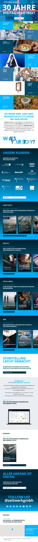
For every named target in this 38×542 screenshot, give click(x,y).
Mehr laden (6, 197)
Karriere (5, 538)
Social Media (5, 79)
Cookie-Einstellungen (7, 539)
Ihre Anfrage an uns (8, 372)
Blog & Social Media (5, 107)
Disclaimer (19, 538)
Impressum (14, 538)
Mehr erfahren (18, 18)
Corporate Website (30, 64)
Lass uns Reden (7, 465)
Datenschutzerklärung (26, 538)
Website (4, 27)
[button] (12, 529)
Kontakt (9, 538)
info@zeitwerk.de (30, 533)
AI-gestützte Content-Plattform (30, 36)
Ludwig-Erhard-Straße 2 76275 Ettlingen (31, 529)
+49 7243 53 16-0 (31, 531)
